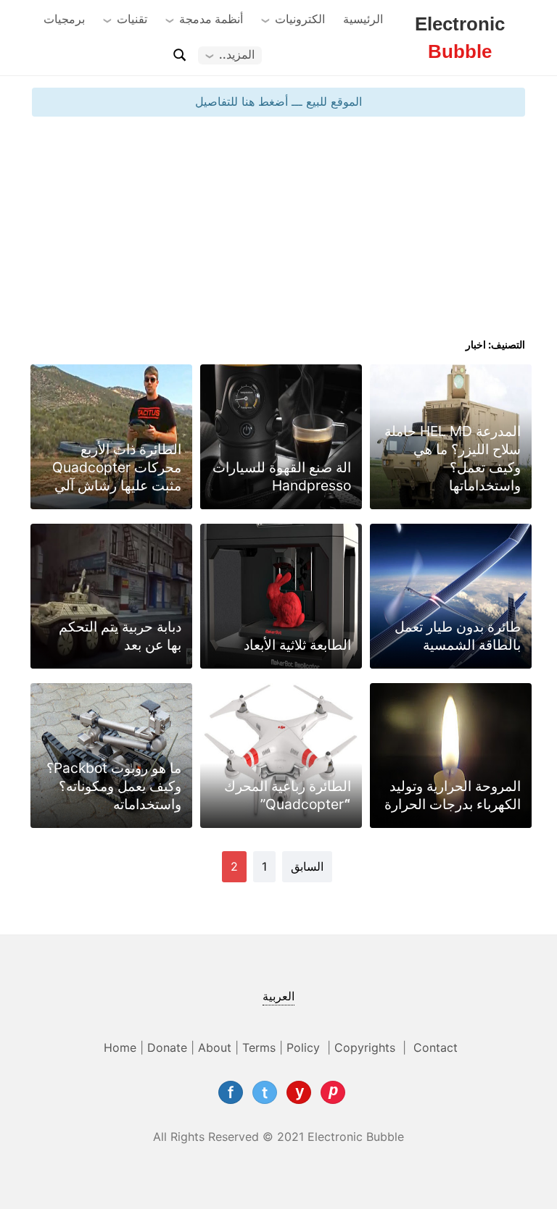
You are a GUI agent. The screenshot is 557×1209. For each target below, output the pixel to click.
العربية (278, 996)
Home (120, 1047)
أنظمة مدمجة (211, 19)
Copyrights (366, 1047)
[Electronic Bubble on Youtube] (298, 1092)
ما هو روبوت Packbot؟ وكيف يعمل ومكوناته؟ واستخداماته (113, 786)
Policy (304, 1047)
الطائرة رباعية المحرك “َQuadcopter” (287, 795)
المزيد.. (237, 54)
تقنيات (132, 19)
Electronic (460, 38)
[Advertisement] (278, 232)
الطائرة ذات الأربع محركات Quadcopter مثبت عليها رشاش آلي (116, 467)
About (214, 1047)
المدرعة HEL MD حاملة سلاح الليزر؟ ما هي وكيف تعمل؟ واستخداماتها (452, 458)
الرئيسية (363, 19)
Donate (167, 1047)
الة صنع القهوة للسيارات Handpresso (282, 476)
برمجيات (64, 19)
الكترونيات (300, 19)
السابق (307, 866)
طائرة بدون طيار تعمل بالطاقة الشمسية (458, 635)
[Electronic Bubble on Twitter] (264, 1092)
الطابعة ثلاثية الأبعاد (297, 644)
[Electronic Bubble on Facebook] (230, 1092)
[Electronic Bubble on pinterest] (333, 1092)
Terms (259, 1047)
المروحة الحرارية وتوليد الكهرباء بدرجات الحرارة (452, 795)
